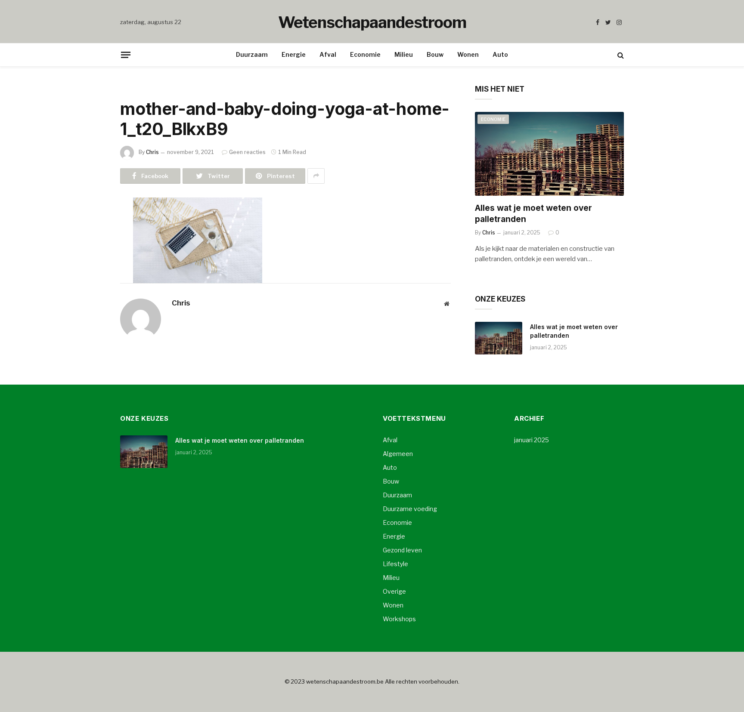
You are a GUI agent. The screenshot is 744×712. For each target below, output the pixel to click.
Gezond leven (402, 550)
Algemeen (398, 453)
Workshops (399, 619)
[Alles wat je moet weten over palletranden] (549, 154)
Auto (500, 54)
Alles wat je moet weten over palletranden (533, 213)
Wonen (468, 54)
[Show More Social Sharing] (316, 176)
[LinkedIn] (90, 269)
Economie (365, 54)
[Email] (90, 335)
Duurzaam (252, 54)
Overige (394, 591)
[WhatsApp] (90, 313)
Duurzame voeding (410, 508)
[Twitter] (90, 247)
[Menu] (125, 54)
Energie (294, 54)
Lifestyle (395, 563)
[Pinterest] (90, 291)
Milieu (403, 54)
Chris (152, 152)
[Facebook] (90, 225)
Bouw (435, 54)
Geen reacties (247, 152)
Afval (327, 54)
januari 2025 (531, 440)
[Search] (620, 55)
